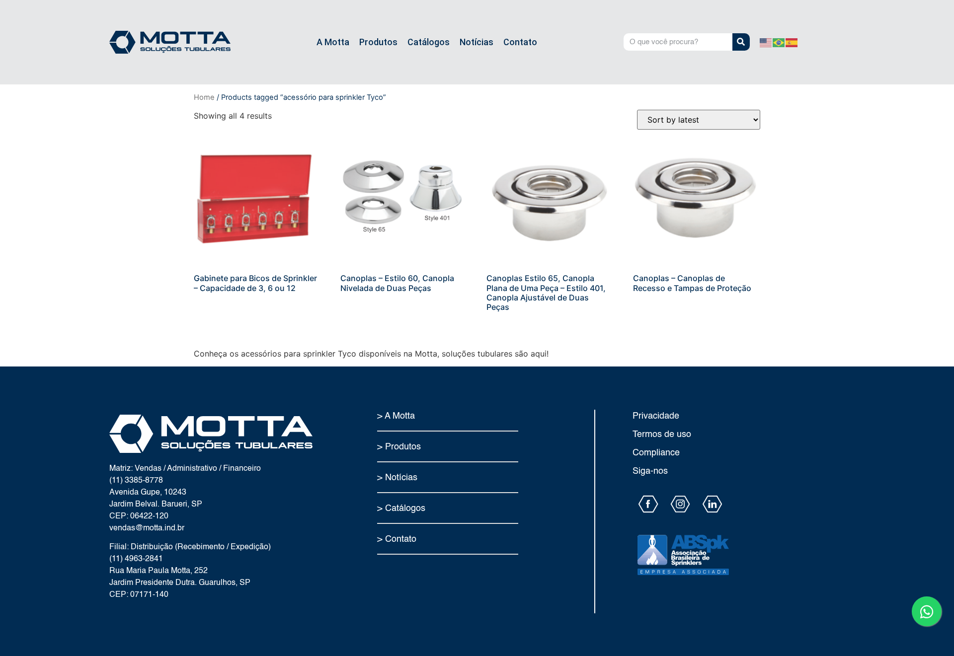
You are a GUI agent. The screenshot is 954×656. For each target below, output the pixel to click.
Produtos (378, 42)
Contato (520, 42)
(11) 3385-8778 (136, 481)
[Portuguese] (779, 42)
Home (204, 97)
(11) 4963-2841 (136, 559)
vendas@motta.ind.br (146, 528)
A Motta (333, 42)
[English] (766, 42)
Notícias (476, 42)
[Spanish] (792, 42)
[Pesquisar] (741, 42)
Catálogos (428, 42)
